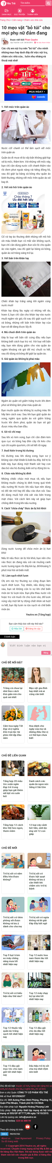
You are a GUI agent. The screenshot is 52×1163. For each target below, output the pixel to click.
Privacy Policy (43, 1138)
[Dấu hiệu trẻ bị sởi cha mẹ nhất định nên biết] (39, 1053)
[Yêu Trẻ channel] (27, 1129)
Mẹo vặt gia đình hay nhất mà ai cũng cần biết (38, 691)
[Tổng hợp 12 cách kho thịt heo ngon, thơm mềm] (13, 812)
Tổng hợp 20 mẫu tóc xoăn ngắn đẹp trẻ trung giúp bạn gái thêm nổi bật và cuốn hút (13, 789)
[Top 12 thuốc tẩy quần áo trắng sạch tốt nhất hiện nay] (13, 1015)
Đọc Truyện (19, 14)
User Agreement (23, 1138)
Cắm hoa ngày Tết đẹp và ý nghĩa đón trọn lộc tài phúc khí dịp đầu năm (13, 731)
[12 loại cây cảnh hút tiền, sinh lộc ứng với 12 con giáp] (39, 812)
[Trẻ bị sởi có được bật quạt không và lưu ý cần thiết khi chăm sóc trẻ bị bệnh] (39, 860)
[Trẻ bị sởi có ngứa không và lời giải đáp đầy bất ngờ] (39, 904)
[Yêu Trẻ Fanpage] (35, 1129)
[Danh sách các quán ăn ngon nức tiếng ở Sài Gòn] (39, 768)
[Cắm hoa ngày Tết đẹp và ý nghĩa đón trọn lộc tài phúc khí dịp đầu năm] (13, 713)
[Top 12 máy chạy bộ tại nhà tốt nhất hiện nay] (39, 980)
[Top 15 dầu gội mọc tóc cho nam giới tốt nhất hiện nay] (13, 1053)
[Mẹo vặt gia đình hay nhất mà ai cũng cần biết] (39, 675)
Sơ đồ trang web (9, 1141)
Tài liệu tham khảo (43, 43)
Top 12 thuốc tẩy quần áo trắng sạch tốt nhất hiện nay (13, 1032)
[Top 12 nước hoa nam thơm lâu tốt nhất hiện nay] (39, 942)
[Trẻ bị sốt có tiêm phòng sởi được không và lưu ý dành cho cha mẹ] (13, 904)
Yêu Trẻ (10, 3)
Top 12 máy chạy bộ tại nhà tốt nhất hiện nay (38, 996)
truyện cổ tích (22, 1086)
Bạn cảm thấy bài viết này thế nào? (26, 624)
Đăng (46, 653)
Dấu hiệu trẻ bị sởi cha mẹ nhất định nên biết (39, 1068)
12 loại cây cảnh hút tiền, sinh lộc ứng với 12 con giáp (38, 829)
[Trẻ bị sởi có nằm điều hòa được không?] (13, 860)
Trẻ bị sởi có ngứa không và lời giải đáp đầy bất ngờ (39, 920)
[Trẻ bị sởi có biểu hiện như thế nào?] (13, 980)
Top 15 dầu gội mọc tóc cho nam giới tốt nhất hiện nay (13, 1070)
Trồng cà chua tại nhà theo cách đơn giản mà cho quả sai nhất (12, 693)
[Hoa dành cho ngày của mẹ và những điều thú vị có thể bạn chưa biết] (39, 713)
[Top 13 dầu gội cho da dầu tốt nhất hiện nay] (39, 1015)
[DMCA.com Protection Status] (11, 1135)
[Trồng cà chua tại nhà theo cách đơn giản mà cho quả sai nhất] (13, 675)
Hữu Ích (17, 628)
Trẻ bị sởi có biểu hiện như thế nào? (12, 995)
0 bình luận (9, 636)
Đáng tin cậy (34, 628)
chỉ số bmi (40, 1089)
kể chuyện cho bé (13, 1089)
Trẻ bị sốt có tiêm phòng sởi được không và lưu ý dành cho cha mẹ (13, 922)
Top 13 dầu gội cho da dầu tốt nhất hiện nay (37, 1030)
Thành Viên (32, 14)
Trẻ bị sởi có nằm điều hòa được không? (12, 876)
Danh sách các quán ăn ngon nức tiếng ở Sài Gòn (39, 784)
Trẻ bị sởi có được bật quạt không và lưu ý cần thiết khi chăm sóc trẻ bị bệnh (38, 881)
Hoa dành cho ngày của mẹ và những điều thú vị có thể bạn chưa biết (38, 731)
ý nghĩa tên (28, 1089)
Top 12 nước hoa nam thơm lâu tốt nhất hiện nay (38, 958)
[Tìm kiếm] (48, 3)
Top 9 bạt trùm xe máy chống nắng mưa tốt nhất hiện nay (11, 960)
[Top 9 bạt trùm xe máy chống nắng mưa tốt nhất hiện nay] (13, 942)
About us (5, 1138)
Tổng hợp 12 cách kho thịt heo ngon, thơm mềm (13, 827)
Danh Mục (6, 14)
